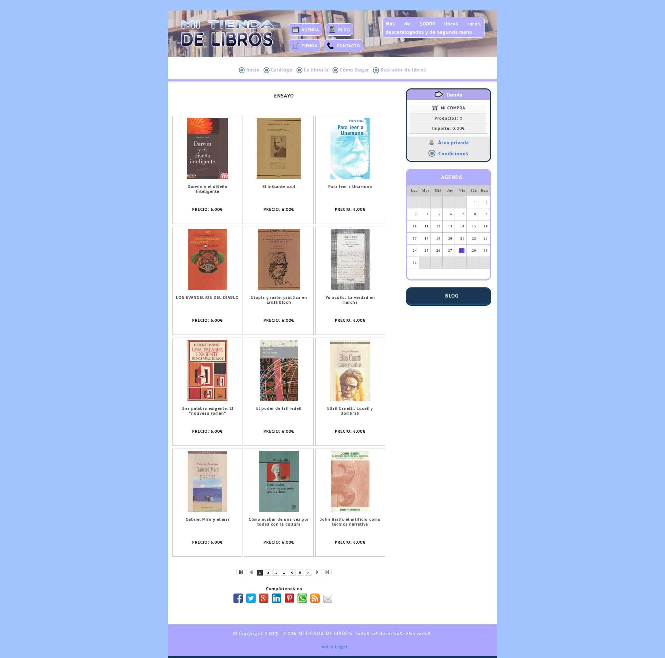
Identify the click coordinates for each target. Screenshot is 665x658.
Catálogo (282, 69)
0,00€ (448, 128)
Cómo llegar (354, 69)
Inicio (253, 69)
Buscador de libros (403, 69)
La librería (316, 69)
